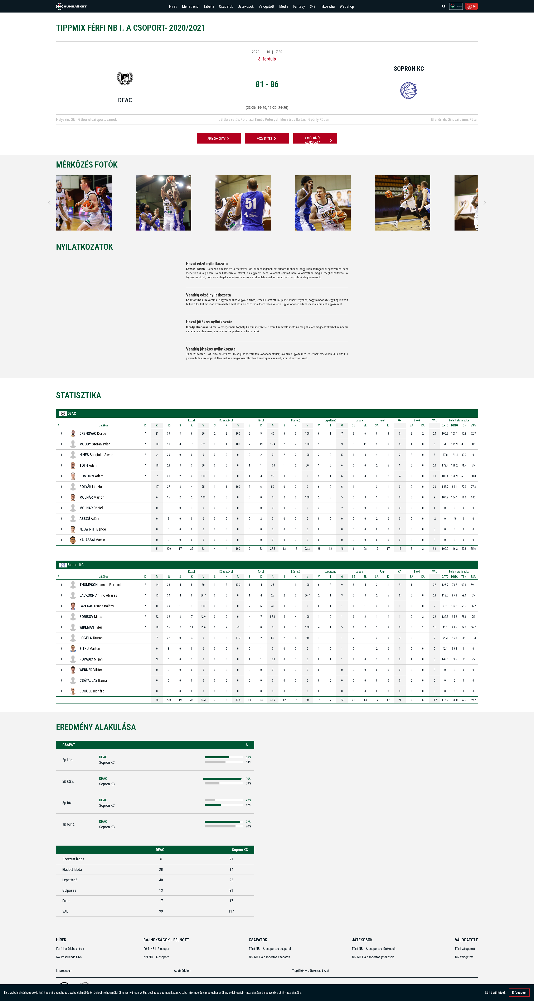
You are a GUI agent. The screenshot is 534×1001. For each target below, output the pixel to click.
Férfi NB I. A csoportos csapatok (270, 949)
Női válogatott (464, 957)
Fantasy (299, 6)
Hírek (173, 6)
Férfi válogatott (465, 949)
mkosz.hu (327, 6)
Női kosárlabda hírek (69, 957)
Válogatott (266, 6)
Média (283, 6)
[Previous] (49, 202)
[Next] (484, 202)
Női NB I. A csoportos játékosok (373, 957)
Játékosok (246, 6)
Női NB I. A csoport (156, 957)
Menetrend (190, 6)
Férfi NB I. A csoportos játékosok (373, 949)
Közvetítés (264, 138)
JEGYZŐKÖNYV (216, 138)
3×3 (312, 6)
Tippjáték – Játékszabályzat (310, 971)
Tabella (209, 6)
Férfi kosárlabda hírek (70, 949)
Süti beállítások (495, 993)
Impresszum (64, 971)
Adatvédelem (182, 971)
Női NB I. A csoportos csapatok (270, 957)
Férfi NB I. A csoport (157, 949)
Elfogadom (519, 993)
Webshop (347, 6)
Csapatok (226, 6)
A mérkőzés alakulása (313, 140)
